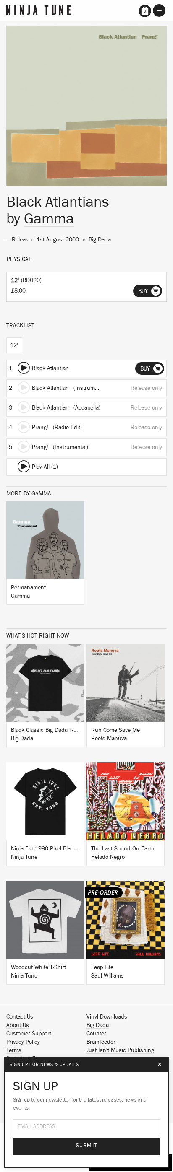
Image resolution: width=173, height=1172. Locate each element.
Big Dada (100, 240)
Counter (96, 1034)
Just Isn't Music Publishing (120, 1050)
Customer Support (28, 1034)
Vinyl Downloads (106, 1017)
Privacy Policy (23, 1042)
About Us (17, 1025)
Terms (13, 1050)
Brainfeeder (100, 1042)
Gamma (49, 218)
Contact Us (19, 1017)
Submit (86, 1146)
